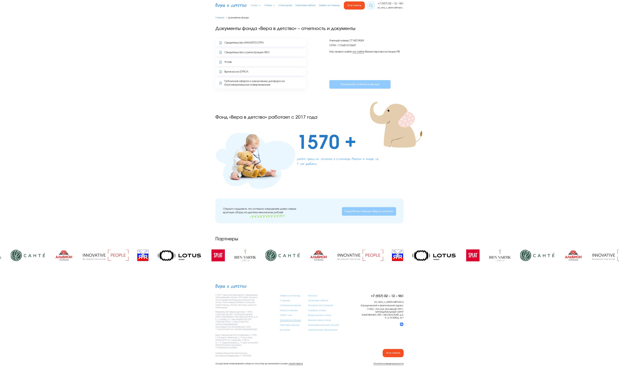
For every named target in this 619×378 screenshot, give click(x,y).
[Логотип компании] (230, 5)
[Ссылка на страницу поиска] (371, 5)
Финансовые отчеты (319, 320)
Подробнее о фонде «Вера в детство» (368, 211)
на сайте (358, 51)
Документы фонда (290, 320)
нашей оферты (296, 364)
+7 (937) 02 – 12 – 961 (391, 3)
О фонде (285, 300)
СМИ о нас (286, 315)
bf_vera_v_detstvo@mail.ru (390, 8)
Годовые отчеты (317, 310)
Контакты (285, 330)
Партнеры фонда (289, 325)
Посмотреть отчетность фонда (360, 84)
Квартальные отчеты (319, 315)
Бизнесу (313, 296)
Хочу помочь (354, 5)
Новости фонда (289, 310)
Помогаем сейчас (305, 5)
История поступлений (320, 305)
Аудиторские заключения (322, 330)
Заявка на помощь (329, 5)
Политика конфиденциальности (388, 364)
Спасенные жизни (290, 305)
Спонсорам (285, 5)
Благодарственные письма (323, 325)
